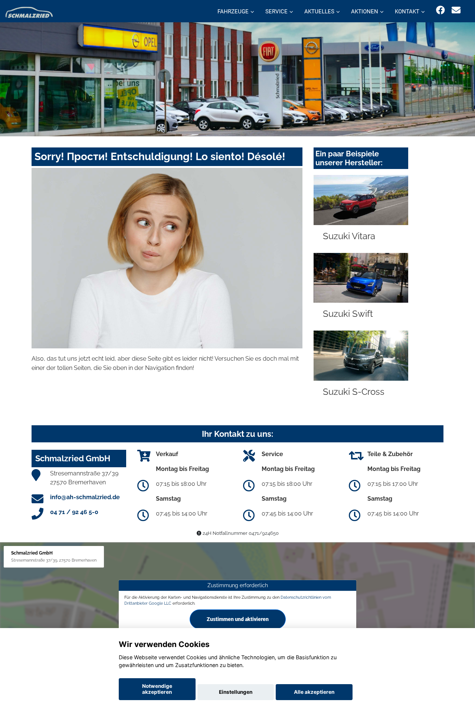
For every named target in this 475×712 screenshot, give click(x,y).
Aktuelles (319, 11)
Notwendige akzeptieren (157, 689)
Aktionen (364, 11)
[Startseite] (29, 12)
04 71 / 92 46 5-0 (74, 512)
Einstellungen (235, 692)
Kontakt (407, 11)
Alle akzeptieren (314, 692)
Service (276, 11)
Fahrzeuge (233, 11)
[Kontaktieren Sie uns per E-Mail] (456, 10)
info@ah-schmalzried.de (85, 497)
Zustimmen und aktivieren (238, 619)
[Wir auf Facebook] (440, 10)
